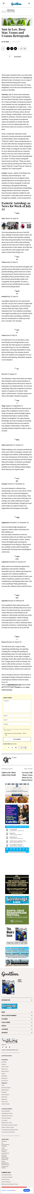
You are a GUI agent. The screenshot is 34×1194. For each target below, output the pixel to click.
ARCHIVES (20, 980)
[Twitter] (11, 48)
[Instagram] (6, 1047)
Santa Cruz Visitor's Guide (5, 1103)
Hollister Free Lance (7, 1115)
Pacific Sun (5, 1080)
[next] (5, 12)
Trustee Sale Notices (5, 1167)
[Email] (20, 48)
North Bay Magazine (4, 1098)
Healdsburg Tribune (7, 1113)
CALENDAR (5, 1029)
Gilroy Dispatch (6, 1111)
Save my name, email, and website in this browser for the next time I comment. (17, 730)
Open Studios (5, 1094)
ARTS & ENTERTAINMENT (9, 1015)
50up (3, 1085)
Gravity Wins (11, 12)
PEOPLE (4, 1026)
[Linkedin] (15, 48)
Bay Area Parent (6, 1087)
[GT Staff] (7, 760)
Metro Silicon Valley (5, 1072)
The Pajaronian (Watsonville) (10, 1129)
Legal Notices (5, 1153)
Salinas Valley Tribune (8, 1127)
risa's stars (14, 744)
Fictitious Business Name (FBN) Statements (5, 1157)
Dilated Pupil (5, 1090)
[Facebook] (8, 48)
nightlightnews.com (14, 685)
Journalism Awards (7, 1177)
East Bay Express (4, 1063)
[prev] (3, 12)
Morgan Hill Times (7, 1122)
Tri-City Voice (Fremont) (8, 1132)
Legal (3, 1148)
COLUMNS (5, 1019)
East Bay (4, 1092)
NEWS (3, 1012)
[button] (29, 4)
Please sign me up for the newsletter (13, 733)
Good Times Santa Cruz (5, 1068)
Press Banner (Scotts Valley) (9, 1125)
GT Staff (6, 42)
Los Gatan (4, 1120)
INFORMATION (6, 1000)
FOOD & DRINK (6, 1022)
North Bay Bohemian (4, 1077)
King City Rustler (6, 1118)
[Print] (24, 48)
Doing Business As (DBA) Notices (5, 1163)
